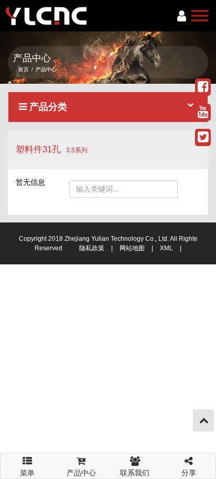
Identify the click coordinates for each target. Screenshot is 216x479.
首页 (23, 69)
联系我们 (134, 473)
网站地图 (132, 248)
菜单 (27, 469)
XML (166, 248)
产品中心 (81, 473)
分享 (188, 473)
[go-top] (203, 420)
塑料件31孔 (38, 149)
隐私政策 (91, 248)
